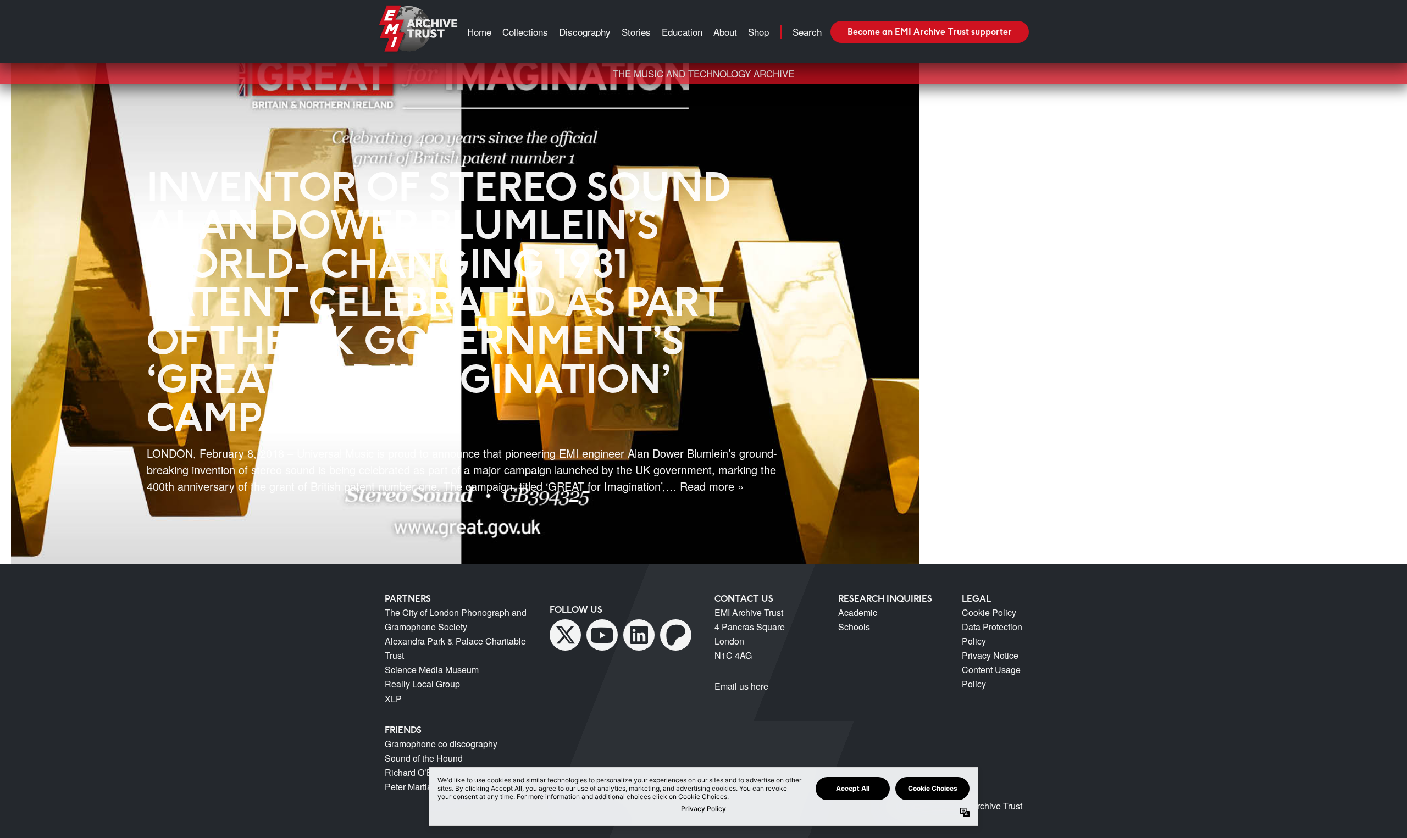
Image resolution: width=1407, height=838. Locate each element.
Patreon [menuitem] (675, 635)
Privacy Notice (990, 655)
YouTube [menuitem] (602, 635)
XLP (393, 698)
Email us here (741, 686)
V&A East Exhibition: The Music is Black (1053, 93)
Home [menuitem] (479, 31)
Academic (857, 612)
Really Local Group (422, 684)
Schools (854, 626)
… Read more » (705, 486)
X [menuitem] (565, 635)
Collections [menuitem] (525, 31)
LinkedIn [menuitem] (639, 635)
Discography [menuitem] (585, 31)
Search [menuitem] (807, 31)
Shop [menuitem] (758, 31)
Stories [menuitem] (636, 31)
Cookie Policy (989, 612)
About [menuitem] (725, 31)
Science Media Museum (432, 669)
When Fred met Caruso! (1020, 107)
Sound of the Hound (424, 758)
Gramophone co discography (441, 743)
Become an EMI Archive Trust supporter (929, 31)
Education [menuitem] (682, 31)
